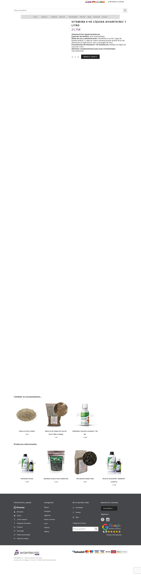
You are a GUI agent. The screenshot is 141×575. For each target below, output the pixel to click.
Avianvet (96, 17)
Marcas (62, 17)
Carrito (19, 516)
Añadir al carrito (90, 56)
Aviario (104, 17)
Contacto (20, 527)
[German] (93, 2)
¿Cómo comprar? (22, 519)
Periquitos (47, 511)
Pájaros (44, 17)
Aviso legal (20, 531)
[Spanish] (103, 2)
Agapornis (47, 515)
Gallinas (54, 17)
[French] (91, 2)
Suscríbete (108, 508)
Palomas (46, 527)
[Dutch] (86, 2)
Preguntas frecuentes (24, 523)
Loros (46, 523)
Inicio (35, 17)
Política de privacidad (23, 535)
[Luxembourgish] (98, 2)
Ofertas (83, 17)
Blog (89, 17)
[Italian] (96, 2)
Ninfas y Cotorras (49, 519)
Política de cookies (22, 538)
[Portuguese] (101, 2)
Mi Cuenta (20, 512)
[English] (89, 2)
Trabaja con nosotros (79, 523)
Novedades (73, 17)
